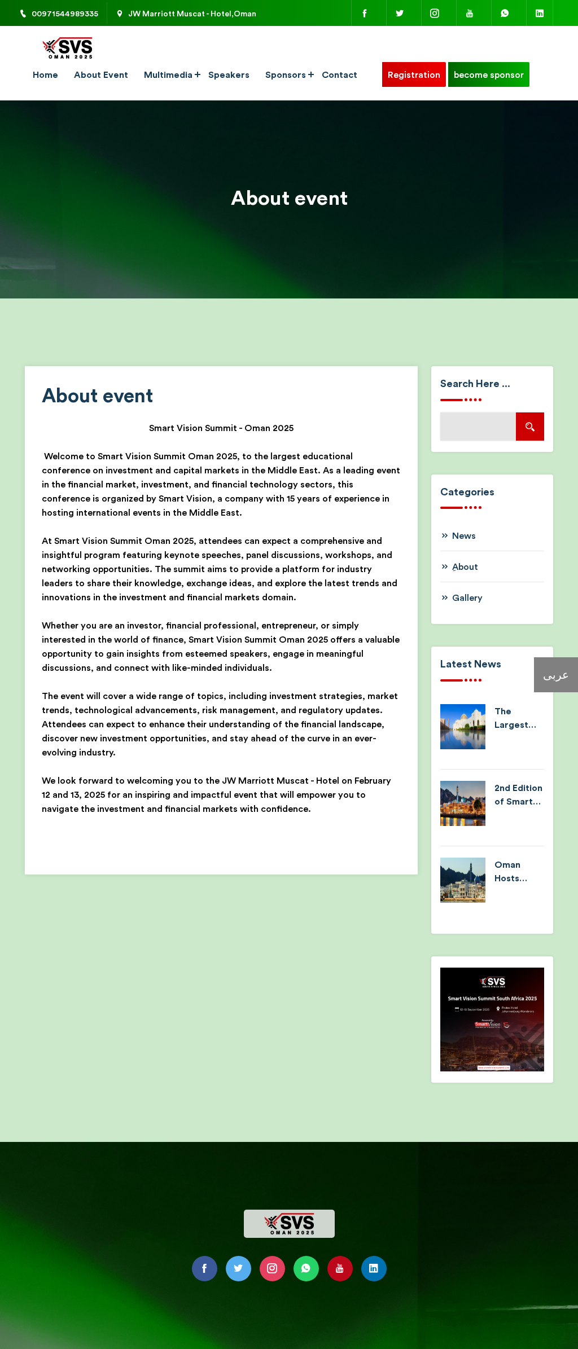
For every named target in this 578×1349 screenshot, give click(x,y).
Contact (339, 74)
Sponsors (285, 74)
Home (45, 74)
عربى (556, 674)
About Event (101, 74)
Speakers (228, 74)
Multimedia (168, 74)
